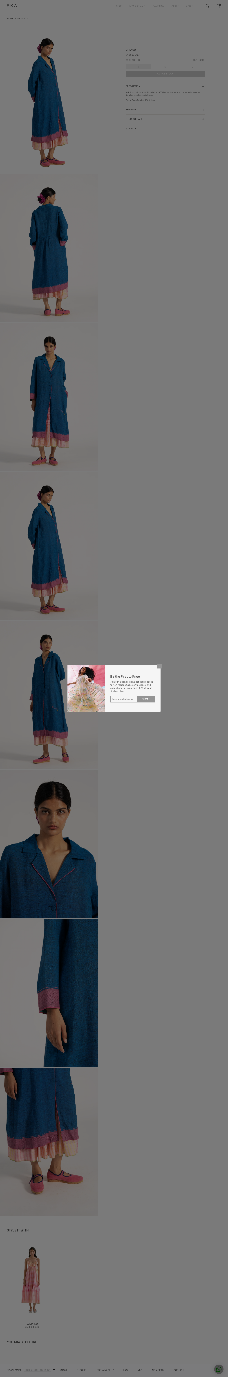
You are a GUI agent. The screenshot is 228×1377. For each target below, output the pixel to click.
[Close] (159, 666)
